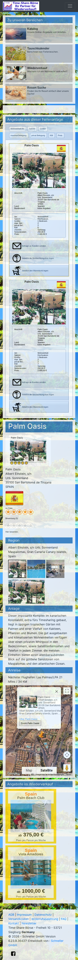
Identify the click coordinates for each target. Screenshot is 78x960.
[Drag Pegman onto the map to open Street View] (67, 768)
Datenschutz (43, 914)
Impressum (24, 914)
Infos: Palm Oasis (28, 719)
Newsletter (29, 923)
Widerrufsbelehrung (44, 919)
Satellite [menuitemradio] (46, 770)
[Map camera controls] (67, 754)
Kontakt (13, 923)
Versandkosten (18, 919)
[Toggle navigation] (70, 6)
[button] (39, 735)
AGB (11, 914)
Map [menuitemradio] (29, 770)
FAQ (63, 919)
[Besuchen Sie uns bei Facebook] (13, 953)
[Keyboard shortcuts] (32, 774)
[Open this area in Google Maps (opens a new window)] (13, 773)
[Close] (56, 691)
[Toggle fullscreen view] (67, 690)
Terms (68, 775)
